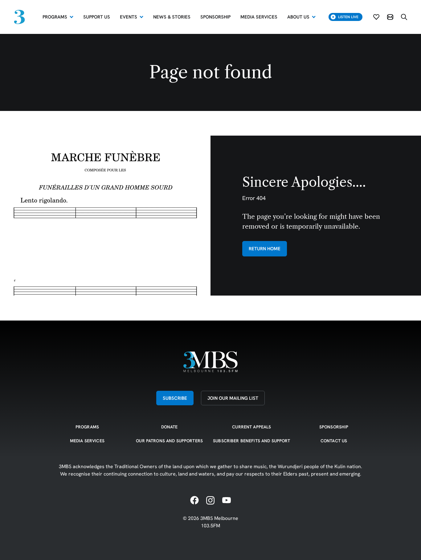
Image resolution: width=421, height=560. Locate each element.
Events (128, 17)
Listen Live (348, 16)
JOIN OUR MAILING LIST (232, 398)
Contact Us (334, 441)
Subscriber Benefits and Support (251, 441)
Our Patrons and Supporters (169, 441)
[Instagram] (210, 500)
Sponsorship (334, 427)
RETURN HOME (264, 248)
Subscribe (175, 398)
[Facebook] (194, 500)
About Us (298, 17)
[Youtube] (226, 500)
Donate (169, 427)
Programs (55, 17)
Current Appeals (251, 427)
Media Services (87, 441)
